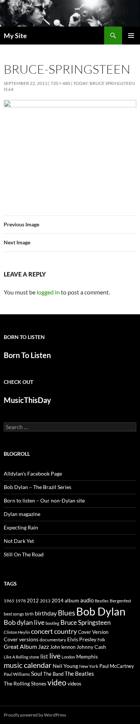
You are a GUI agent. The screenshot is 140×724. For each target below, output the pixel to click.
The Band (53, 674)
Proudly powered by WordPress (35, 715)
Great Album (20, 646)
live (54, 655)
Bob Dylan (100, 611)
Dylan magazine (22, 514)
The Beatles (79, 673)
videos (74, 684)
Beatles (102, 600)
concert (42, 631)
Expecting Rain (21, 527)
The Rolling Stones (25, 683)
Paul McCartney (116, 666)
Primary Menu (131, 36)
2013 (45, 601)
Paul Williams (17, 674)
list (44, 656)
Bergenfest (120, 600)
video (56, 682)
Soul (36, 673)
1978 (20, 601)
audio (87, 600)
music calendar (28, 664)
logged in (48, 292)
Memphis (87, 656)
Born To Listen (27, 355)
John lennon (62, 647)
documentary (53, 639)
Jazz (43, 646)
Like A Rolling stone (21, 656)
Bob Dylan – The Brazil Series (37, 487)
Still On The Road (24, 554)
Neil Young (65, 666)
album (72, 600)
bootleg (52, 623)
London (68, 656)
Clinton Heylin (17, 632)
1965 (9, 601)
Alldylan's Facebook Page (33, 473)
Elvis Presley (81, 639)
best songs (14, 613)
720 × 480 (60, 83)
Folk (101, 639)
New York (88, 666)
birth (29, 613)
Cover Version (93, 632)
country (65, 631)
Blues (66, 613)
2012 (33, 601)
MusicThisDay (27, 399)
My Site (15, 35)
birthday (46, 613)
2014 (57, 600)
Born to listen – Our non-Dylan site (44, 500)
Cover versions (21, 639)
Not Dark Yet (19, 541)
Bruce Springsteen (85, 622)
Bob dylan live (24, 622)
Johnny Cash (91, 647)
